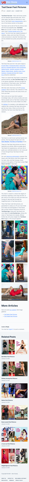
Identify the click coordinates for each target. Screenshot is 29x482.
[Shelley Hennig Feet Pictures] (14, 369)
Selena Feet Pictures (7, 400)
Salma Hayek (9, 71)
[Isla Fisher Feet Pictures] (14, 347)
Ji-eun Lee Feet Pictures (8, 444)
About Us (3, 478)
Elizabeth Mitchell (11, 67)
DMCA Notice (4, 480)
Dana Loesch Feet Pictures (8, 422)
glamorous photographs (12, 156)
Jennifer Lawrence (15, 69)
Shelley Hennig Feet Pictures (9, 378)
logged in (11, 329)
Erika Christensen (21, 67)
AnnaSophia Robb (14, 65)
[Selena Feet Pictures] (14, 390)
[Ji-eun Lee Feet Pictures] (14, 434)
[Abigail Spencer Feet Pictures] (14, 456)
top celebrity (13, 310)
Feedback (11, 480)
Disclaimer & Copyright (20, 478)
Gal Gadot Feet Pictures (10, 314)
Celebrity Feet (18, 11)
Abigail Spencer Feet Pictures (9, 465)
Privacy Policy (19, 480)
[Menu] (27, 2)
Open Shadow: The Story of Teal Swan (12, 141)
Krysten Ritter (5, 65)
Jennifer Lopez (18, 71)
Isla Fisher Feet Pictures (8, 356)
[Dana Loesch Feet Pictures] (14, 412)
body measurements (17, 21)
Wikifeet (5, 104)
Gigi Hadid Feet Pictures (10, 316)
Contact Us (10, 478)
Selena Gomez (5, 69)
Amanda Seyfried (11, 73)
